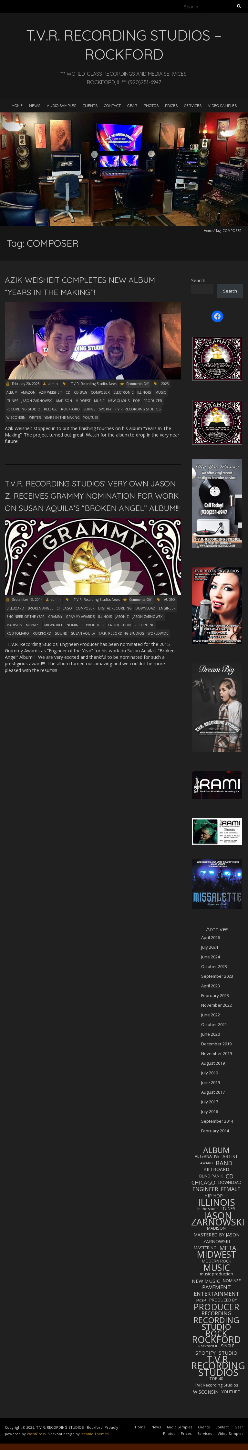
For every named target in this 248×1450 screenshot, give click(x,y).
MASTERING (205, 1248)
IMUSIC (160, 392)
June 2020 (210, 1034)
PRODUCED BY (223, 1300)
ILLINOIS (144, 392)
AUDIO (169, 599)
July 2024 (209, 947)
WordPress (36, 1433)
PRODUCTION (119, 625)
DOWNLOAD (145, 608)
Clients (90, 105)
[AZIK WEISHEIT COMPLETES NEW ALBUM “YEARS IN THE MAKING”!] (93, 305)
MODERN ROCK (216, 1261)
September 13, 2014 (27, 599)
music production (216, 1274)
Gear (132, 105)
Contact (112, 105)
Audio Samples (61, 105)
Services (193, 105)
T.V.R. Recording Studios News (94, 383)
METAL (229, 1248)
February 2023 (215, 995)
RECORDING (144, 625)
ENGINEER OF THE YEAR (25, 616)
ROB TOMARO (17, 633)
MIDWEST (83, 401)
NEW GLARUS (118, 401)
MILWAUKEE (53, 625)
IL (227, 1195)
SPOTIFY (105, 409)
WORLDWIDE (158, 633)
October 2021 (214, 1024)
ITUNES (12, 401)
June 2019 (210, 1082)
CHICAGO (64, 608)
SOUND (61, 633)
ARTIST (230, 1156)
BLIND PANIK (211, 1176)
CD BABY (80, 392)
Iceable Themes (94, 1433)
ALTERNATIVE (207, 1156)
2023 (165, 383)
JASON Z (122, 616)
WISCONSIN (16, 417)
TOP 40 (216, 1378)
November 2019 (216, 1053)
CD (68, 392)
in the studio (208, 1208)
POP (136, 401)
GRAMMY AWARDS (80, 616)
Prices (171, 105)
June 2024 (210, 957)
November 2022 (216, 1005)
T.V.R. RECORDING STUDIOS (137, 409)
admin (53, 383)
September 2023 (217, 976)
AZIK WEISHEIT (50, 392)
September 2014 (217, 1121)
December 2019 (216, 1044)
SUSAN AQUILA (83, 633)
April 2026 (210, 937)
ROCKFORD (70, 409)
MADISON (64, 401)
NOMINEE (74, 625)
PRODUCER (152, 401)
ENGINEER (167, 608)
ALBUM (11, 392)
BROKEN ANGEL (40, 608)
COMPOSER (100, 392)
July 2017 (209, 1102)
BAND (224, 1163)
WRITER (35, 417)
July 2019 (209, 1073)
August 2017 (213, 1092)
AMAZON (28, 392)
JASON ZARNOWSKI (37, 401)
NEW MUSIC (206, 1281)
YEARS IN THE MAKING (62, 417)
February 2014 (215, 1131)
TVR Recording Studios (216, 1385)
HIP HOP (213, 1196)
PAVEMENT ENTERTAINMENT (216, 1290)
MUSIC (99, 401)
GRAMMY (55, 616)
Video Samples (222, 105)
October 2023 (214, 966)
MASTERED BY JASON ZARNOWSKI (216, 1238)
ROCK (216, 1333)
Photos (151, 105)
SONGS (89, 409)
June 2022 (210, 1015)
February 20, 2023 (25, 383)
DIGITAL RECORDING (115, 608)
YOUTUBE (90, 417)
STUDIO (228, 1352)
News (34, 105)
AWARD (206, 1163)
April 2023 (210, 986)
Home (17, 105)
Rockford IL (208, 1346)
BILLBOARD (15, 608)
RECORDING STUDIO (23, 409)
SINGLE (227, 1346)
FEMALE (230, 1189)
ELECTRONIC (123, 392)
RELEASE (50, 409)
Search (198, 280)
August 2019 (213, 1063)
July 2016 (209, 1111)
